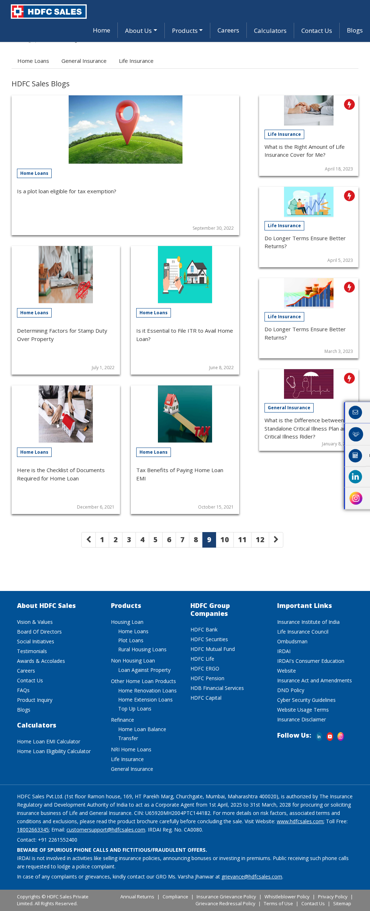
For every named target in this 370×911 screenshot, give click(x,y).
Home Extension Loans (145, 699)
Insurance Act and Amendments (314, 680)
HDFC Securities (209, 639)
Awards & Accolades (41, 660)
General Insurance (84, 60)
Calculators (270, 30)
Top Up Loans (134, 708)
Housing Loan (127, 621)
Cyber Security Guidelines (306, 699)
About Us (138, 30)
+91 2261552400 (57, 839)
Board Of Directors (39, 631)
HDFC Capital (205, 697)
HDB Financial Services (217, 688)
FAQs (23, 690)
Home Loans (33, 60)
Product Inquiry (34, 699)
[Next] (276, 540)
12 (260, 539)
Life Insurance (136, 60)
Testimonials (32, 651)
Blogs (355, 30)
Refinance (122, 719)
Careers (228, 30)
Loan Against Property (144, 669)
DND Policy (290, 690)
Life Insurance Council (302, 631)
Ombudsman (292, 641)
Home (101, 30)
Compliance (175, 896)
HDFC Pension (207, 678)
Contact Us (316, 30)
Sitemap (342, 903)
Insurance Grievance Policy (226, 896)
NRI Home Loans (131, 749)
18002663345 (33, 829)
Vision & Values (35, 621)
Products (185, 30)
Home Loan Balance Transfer (142, 734)
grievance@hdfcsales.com (251, 876)
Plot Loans (130, 640)
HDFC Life (202, 658)
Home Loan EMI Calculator (48, 741)
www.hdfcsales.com (300, 821)
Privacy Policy (333, 896)
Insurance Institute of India (308, 621)
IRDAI (284, 651)
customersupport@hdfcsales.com (105, 829)
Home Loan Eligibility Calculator (54, 751)
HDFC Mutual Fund (212, 649)
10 (224, 539)
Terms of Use (278, 903)
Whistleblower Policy (287, 896)
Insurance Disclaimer (301, 719)
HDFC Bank (204, 629)
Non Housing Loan (133, 660)
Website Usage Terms (303, 709)
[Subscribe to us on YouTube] (330, 732)
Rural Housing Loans (142, 649)
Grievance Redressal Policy (225, 903)
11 (242, 539)
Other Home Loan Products (143, 681)
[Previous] (88, 540)
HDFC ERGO (204, 668)
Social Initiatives (35, 641)
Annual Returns (137, 896)
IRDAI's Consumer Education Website (310, 665)
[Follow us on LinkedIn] (319, 732)
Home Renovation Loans (147, 690)
